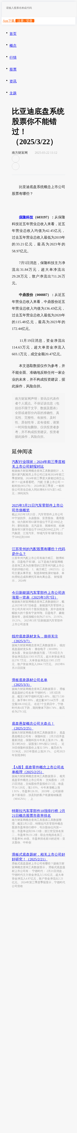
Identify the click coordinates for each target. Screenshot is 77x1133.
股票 (13, 69)
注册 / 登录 (24, 20)
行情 (13, 58)
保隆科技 (26, 217)
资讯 (13, 81)
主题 (13, 93)
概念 (13, 46)
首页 (13, 34)
